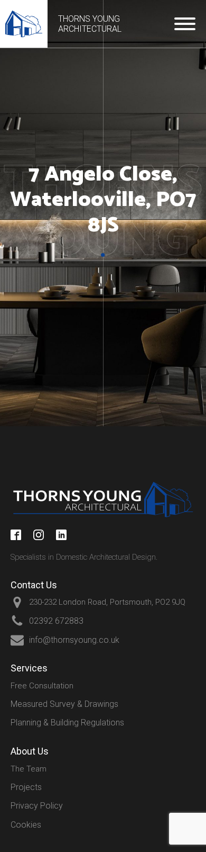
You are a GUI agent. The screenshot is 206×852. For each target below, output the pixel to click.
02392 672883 (56, 621)
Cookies (26, 825)
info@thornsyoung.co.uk (74, 640)
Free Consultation (42, 685)
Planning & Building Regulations (67, 723)
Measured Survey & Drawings (64, 704)
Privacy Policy (37, 806)
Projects (26, 787)
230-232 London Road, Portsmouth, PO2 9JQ (107, 602)
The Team (28, 769)
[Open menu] (184, 23)
